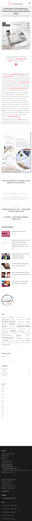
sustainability (10, 342)
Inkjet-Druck (20, 331)
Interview (28, 331)
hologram (5, 199)
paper (18, 335)
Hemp (29, 328)
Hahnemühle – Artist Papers (9, 508)
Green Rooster (12, 326)
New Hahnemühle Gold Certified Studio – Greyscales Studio (20, 264)
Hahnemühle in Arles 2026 (18, 231)
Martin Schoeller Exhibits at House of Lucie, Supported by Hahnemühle (21, 273)
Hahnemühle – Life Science (9, 512)
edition (28, 322)
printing (3, 342)
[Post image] (6, 234)
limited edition (16, 199)
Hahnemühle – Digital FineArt (10, 505)
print (28, 340)
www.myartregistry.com (14, 116)
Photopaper (27, 338)
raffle (19, 119)
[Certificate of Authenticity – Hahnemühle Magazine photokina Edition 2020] (16, 152)
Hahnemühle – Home (8, 515)
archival (11, 317)
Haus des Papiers (21, 328)
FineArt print (27, 324)
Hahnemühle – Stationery (9, 518)
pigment (17, 340)
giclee (4, 326)
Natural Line (5, 333)
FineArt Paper (20, 324)
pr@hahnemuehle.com (7, 464)
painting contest (6, 335)
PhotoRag (5, 340)
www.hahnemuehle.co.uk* (10, 468)
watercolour (6, 345)
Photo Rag (12, 340)
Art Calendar (23, 317)
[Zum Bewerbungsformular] (7, 305)
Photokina (19, 338)
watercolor (27, 342)
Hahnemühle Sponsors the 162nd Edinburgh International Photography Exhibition (20, 256)
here (3, 110)
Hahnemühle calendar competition (9, 328)
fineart (12, 324)
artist (29, 317)
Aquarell (4, 317)
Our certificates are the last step (18, 88)
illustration (5, 331)
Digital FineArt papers (24, 82)
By (23, 193)
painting (15, 333)
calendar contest (21, 319)
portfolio (22, 340)
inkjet (13, 331)
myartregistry (22, 199)
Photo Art (28, 335)
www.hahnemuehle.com (7, 466)
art (17, 317)
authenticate (8, 197)
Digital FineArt (6, 25)
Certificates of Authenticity (17, 74)
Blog (4, 23)
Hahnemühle (23, 326)
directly (3, 472)
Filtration (4, 324)
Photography (8, 338)
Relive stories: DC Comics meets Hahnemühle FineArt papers (20, 282)
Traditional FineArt (18, 342)
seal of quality (8, 76)
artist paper (5, 319)
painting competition (25, 333)
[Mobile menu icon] (29, 3)
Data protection (5, 491)
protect (27, 199)
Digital (28, 319)
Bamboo (13, 319)
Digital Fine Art (21, 321)
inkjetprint (10, 199)
